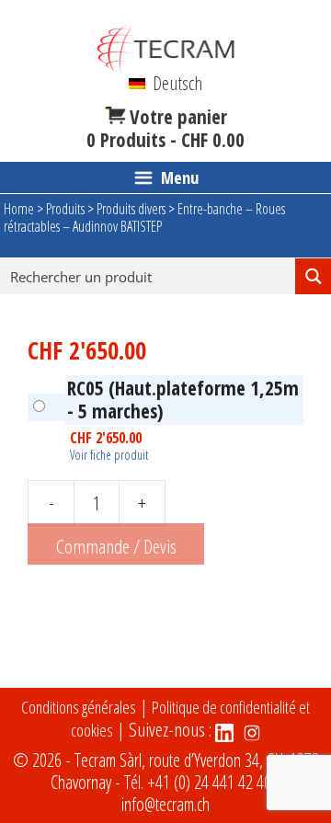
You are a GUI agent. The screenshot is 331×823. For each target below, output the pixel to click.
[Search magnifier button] (313, 276)
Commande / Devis (116, 546)
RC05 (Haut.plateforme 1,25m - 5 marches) (183, 399)
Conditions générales (78, 707)
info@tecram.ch (165, 804)
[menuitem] (165, 82)
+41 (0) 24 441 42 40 (209, 782)
